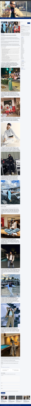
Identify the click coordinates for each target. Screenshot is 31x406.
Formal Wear (2, 400)
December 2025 (22, 40)
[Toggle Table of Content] (18, 47)
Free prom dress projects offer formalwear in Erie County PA (11, 401)
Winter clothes (24, 400)
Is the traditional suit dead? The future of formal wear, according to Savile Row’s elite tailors (25, 27)
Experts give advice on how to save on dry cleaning (5, 370)
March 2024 (22, 57)
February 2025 (22, 48)
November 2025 (22, 41)
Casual (5, 367)
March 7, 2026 (17, 402)
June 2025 (22, 45)
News (21, 64)
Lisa (6, 367)
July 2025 (22, 44)
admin (4, 36)
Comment (2, 375)
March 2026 (22, 38)
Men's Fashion (22, 63)
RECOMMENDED (3, 394)
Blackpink (3, 367)
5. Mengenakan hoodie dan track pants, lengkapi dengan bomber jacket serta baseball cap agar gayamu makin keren (10, 54)
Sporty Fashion (22, 65)
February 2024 (22, 58)
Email (1, 385)
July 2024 (22, 54)
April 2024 (22, 56)
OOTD (7, 367)
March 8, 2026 (9, 402)
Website (2, 388)
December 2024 (22, 50)
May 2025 (22, 46)
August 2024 (22, 53)
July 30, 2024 (2, 36)
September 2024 (22, 52)
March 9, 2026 (2, 402)
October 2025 (22, 42)
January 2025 (22, 49)
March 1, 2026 (24, 402)
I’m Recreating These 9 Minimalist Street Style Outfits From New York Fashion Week (26, 402)
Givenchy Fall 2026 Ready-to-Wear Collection (19, 401)
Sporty (8, 367)
